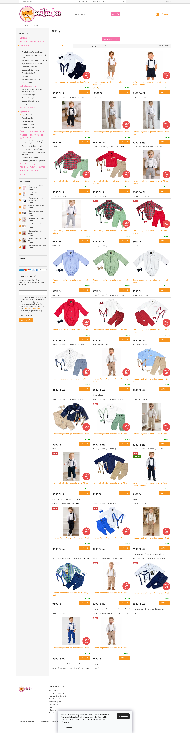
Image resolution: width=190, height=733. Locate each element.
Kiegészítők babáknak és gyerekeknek (31, 136)
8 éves (145, 97)
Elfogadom (123, 716)
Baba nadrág (27, 76)
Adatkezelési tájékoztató (57, 696)
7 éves (140, 97)
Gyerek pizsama (28, 124)
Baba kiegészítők (28, 86)
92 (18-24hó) (81, 97)
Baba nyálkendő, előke (30, 101)
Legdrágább (95, 46)
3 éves (95, 97)
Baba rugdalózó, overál (30, 70)
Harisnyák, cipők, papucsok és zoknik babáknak (33, 90)
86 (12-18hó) (72, 97)
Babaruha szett (27, 49)
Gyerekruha (25, 111)
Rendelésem (53, 713)
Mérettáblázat (82, 2)
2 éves (135, 97)
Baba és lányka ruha (29, 67)
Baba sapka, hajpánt (29, 94)
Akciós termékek (27, 107)
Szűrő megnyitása (111, 39)
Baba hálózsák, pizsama (31, 79)
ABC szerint (107, 46)
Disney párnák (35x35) (30, 157)
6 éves (116, 147)
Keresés (115, 14)
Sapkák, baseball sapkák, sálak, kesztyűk (33, 153)
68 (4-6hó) (96, 449)
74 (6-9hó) (55, 97)
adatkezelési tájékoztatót (31, 308)
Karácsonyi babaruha (29, 170)
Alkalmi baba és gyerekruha (32, 52)
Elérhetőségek (54, 705)
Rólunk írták (53, 710)
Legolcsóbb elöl (81, 46)
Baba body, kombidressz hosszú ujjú (34, 56)
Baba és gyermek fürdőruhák (32, 149)
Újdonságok (25, 37)
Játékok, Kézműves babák (32, 41)
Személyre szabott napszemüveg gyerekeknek (32, 165)
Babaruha (24, 45)
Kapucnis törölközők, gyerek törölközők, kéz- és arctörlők (33, 142)
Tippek (23, 174)
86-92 (134, 345)
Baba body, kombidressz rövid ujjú (34, 60)
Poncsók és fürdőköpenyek (32, 146)
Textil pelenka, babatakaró (32, 98)
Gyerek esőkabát (28, 127)
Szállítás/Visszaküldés (56, 699)
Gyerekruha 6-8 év (28, 121)
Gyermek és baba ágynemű (32, 131)
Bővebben (84, 92)
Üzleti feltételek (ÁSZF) (100, 2)
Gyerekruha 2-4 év (28, 115)
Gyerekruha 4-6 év (28, 118)
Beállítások (67, 727)
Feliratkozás (25, 320)
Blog (50, 707)
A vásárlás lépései (55, 702)
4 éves (105, 147)
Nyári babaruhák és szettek (32, 63)
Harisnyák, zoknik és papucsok (33, 161)
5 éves (100, 97)
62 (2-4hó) (136, 196)
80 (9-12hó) (63, 97)
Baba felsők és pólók (29, 73)
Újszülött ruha (27, 82)
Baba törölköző (28, 104)
